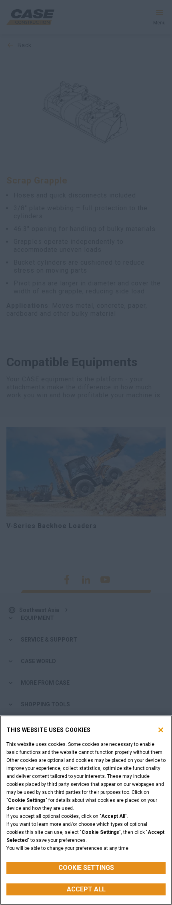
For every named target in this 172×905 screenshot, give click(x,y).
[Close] (161, 730)
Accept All (86, 889)
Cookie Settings (86, 867)
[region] (86, 810)
